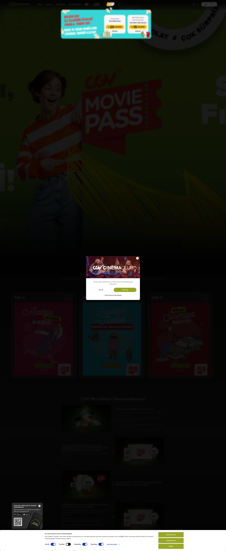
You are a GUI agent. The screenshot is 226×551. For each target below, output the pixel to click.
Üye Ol (101, 290)
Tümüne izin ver (171, 534)
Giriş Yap (125, 290)
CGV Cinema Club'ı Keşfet (113, 295)
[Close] (137, 258)
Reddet (171, 546)
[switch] (68, 544)
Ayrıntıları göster (112, 544)
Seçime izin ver (171, 540)
